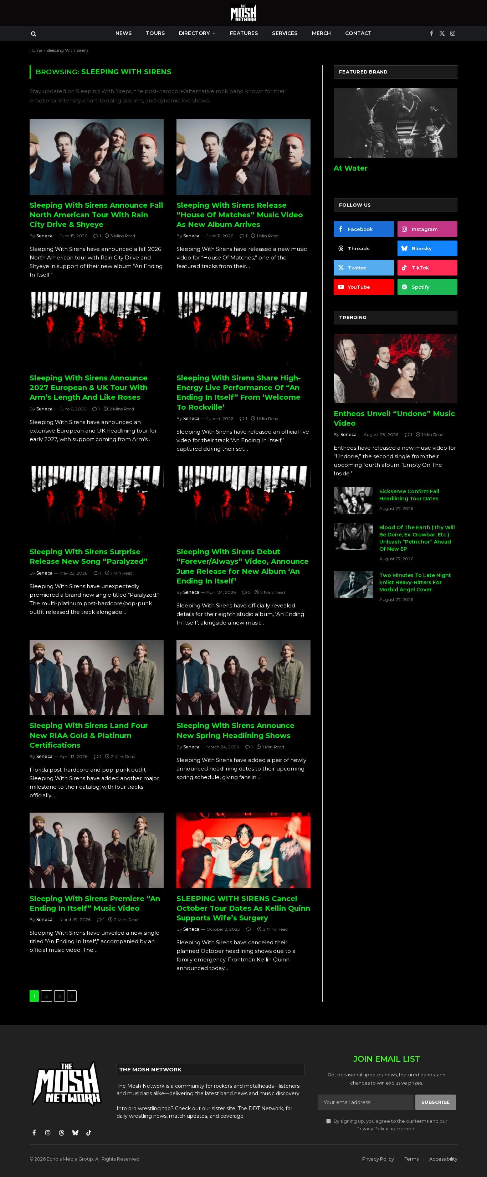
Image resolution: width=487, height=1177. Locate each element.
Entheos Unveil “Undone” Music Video (394, 418)
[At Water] (395, 123)
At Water (351, 168)
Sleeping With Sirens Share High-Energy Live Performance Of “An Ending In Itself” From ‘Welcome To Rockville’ (238, 392)
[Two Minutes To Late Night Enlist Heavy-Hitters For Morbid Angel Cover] (353, 584)
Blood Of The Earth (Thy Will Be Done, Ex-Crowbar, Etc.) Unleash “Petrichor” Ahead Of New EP (417, 538)
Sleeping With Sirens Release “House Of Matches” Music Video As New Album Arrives (239, 215)
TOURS (155, 33)
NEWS (124, 33)
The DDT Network (260, 1108)
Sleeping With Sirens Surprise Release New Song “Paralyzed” (89, 556)
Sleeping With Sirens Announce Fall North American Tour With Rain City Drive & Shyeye (96, 215)
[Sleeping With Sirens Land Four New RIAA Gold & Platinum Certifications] (97, 678)
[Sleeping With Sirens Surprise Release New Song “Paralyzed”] (97, 504)
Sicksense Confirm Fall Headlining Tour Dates (409, 495)
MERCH (321, 33)
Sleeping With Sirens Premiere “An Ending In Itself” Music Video (95, 903)
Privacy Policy (372, 1128)
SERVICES (284, 33)
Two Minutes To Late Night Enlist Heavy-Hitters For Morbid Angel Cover (415, 582)
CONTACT (358, 33)
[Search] (33, 33)
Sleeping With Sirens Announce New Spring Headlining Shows (235, 730)
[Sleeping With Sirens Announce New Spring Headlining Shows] (243, 678)
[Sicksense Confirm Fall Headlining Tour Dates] (353, 500)
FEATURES (244, 33)
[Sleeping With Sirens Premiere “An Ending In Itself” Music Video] (97, 850)
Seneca (44, 235)
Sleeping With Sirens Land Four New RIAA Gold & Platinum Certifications (89, 735)
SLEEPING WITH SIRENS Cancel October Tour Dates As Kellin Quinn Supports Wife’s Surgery (243, 908)
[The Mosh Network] (243, 13)
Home (36, 50)
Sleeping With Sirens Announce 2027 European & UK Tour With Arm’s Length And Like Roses (89, 387)
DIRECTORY (194, 33)
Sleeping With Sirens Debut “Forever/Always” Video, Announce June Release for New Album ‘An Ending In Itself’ (242, 566)
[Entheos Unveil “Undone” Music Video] (395, 368)
